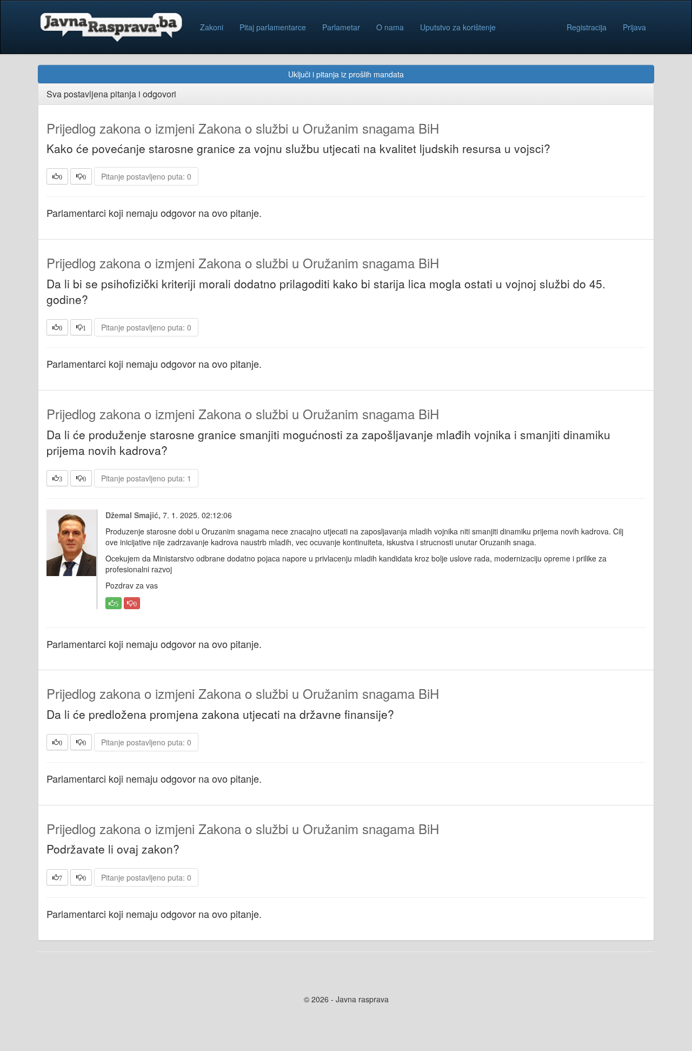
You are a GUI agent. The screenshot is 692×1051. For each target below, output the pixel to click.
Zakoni (211, 27)
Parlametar (341, 27)
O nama (390, 27)
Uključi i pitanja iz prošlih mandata (346, 74)
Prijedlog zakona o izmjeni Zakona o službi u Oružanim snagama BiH (242, 127)
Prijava (634, 27)
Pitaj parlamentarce (272, 27)
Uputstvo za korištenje (458, 27)
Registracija (587, 27)
